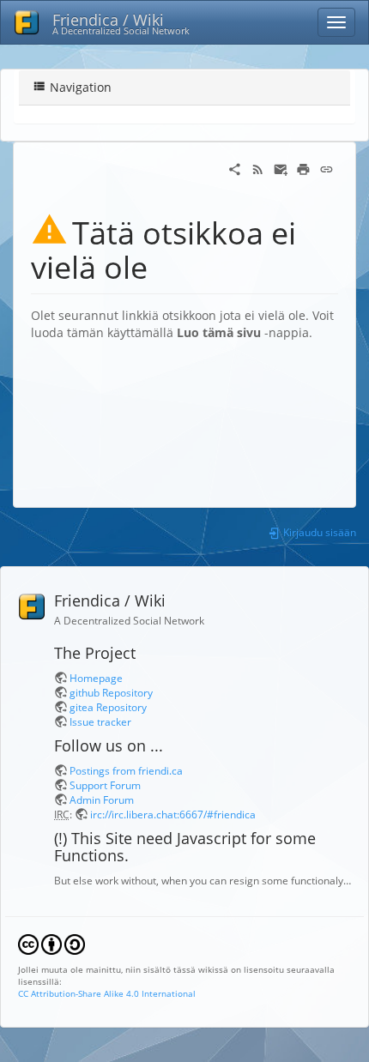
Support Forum (105, 785)
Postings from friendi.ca (126, 770)
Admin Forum (102, 799)
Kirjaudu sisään (318, 532)
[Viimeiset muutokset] (258, 168)
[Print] (303, 168)
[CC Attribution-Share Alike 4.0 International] (51, 943)
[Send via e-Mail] (281, 168)
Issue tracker (100, 721)
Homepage (96, 678)
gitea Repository (108, 707)
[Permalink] (326, 168)
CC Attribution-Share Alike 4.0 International (107, 993)
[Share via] (234, 168)
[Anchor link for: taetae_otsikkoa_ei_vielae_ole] (163, 265)
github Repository (111, 692)
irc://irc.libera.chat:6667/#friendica (173, 814)
